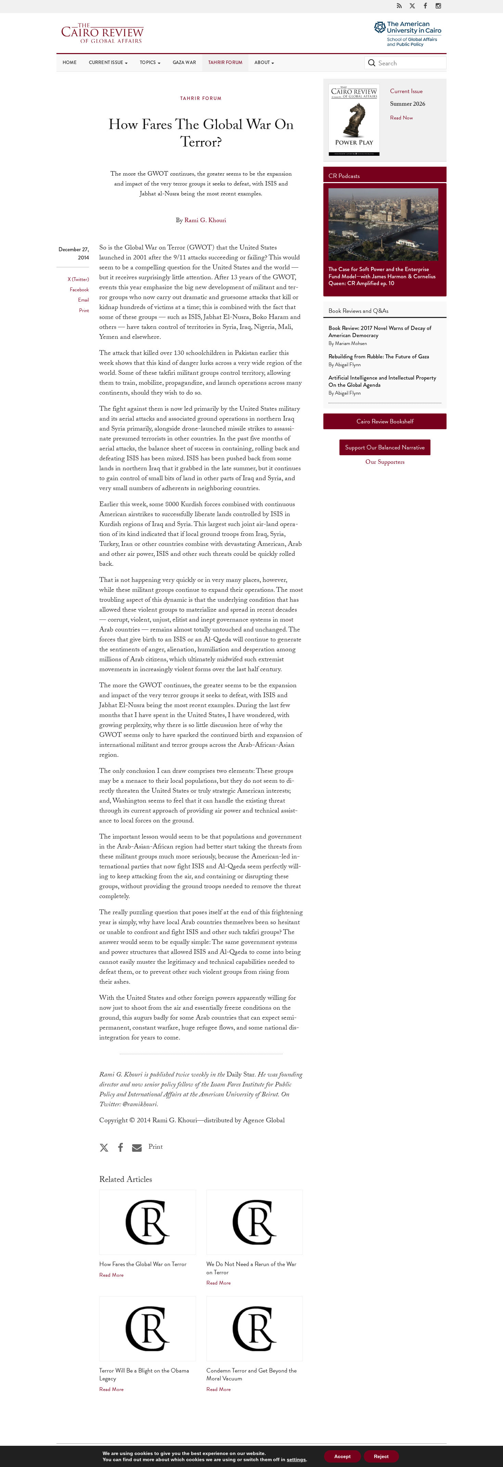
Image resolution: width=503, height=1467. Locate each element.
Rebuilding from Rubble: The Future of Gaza (378, 356)
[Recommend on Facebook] (120, 1148)
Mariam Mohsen (351, 343)
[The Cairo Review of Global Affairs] (103, 33)
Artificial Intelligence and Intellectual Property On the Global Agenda (382, 381)
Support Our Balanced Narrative (385, 447)
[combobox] (405, 62)
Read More (111, 1275)
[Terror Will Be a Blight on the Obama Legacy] (147, 1328)
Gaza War (184, 62)
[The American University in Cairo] (407, 27)
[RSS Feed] (399, 6)
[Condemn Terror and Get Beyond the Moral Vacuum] (254, 1328)
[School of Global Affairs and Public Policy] (407, 42)
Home (70, 62)
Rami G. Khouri (205, 221)
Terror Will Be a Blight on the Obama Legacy (144, 1374)
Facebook (79, 289)
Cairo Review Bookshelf (385, 421)
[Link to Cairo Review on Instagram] (438, 6)
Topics (148, 62)
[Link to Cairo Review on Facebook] (425, 6)
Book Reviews (344, 310)
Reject (381, 1456)
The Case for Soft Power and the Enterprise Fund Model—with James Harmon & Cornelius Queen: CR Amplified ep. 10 (382, 276)
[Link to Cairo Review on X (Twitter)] (412, 6)
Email (83, 300)
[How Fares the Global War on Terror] (147, 1222)
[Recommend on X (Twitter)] (104, 1148)
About (263, 62)
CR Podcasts (344, 175)
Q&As (380, 310)
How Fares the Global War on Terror (142, 1263)
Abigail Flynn (348, 364)
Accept (342, 1456)
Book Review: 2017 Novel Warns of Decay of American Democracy (379, 331)
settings (296, 1459)
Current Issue (107, 62)
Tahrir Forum (225, 62)
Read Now (401, 118)
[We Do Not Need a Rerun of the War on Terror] (254, 1222)
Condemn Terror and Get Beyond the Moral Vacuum (251, 1374)
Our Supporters (384, 463)
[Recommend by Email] (137, 1148)
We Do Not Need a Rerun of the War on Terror (251, 1267)
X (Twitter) (78, 279)
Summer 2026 (407, 105)
